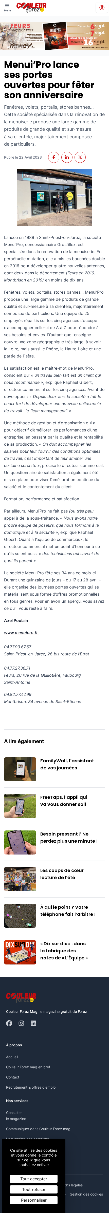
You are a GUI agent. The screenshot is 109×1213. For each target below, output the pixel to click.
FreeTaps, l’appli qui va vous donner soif (63, 800)
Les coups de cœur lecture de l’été (62, 874)
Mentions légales (69, 1185)
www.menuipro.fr (21, 632)
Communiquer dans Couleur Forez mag (38, 1129)
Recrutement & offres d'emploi (31, 1087)
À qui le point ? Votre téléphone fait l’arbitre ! (68, 910)
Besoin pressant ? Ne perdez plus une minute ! (69, 837)
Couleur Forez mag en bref (28, 1067)
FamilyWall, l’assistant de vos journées (67, 764)
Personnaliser (34, 1200)
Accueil (12, 1057)
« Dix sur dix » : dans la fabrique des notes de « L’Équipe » (64, 950)
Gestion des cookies (86, 1194)
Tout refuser (33, 1189)
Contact (12, 1077)
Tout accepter (33, 1178)
